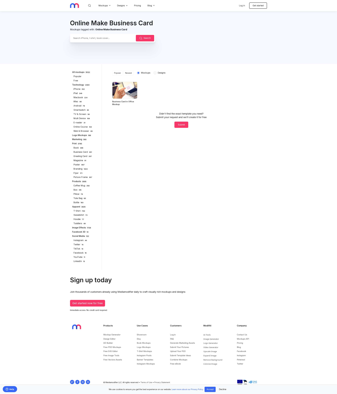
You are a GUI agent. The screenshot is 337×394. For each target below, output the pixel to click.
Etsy (139, 339)
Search (147, 38)
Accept (210, 389)
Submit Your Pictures (179, 347)
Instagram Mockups (146, 364)
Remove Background (212, 359)
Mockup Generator (111, 334)
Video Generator (210, 347)
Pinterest (241, 359)
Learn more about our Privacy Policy (187, 389)
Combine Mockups (178, 359)
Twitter (240, 364)
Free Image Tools (111, 355)
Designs (121, 5)
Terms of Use (146, 382)
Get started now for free (87, 303)
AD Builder (108, 343)
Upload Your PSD (178, 351)
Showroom (142, 334)
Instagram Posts (144, 355)
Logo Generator (210, 343)
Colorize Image (210, 364)
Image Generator (211, 339)
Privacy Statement (162, 382)
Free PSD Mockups (112, 347)
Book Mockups (144, 343)
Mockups (103, 5)
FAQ (172, 339)
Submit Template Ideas (180, 355)
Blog (149, 5)
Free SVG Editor (110, 351)
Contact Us (242, 334)
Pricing (137, 5)
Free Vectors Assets (112, 359)
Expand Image (209, 355)
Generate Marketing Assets (182, 343)
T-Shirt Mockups (144, 351)
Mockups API (243, 339)
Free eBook (175, 364)
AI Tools (207, 334)
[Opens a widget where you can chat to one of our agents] (10, 389)
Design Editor (109, 339)
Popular (117, 73)
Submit (181, 124)
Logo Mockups (144, 347)
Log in (242, 5)
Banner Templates (145, 359)
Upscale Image (210, 351)
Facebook (241, 351)
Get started (258, 5)
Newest (128, 73)
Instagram (241, 355)
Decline (222, 389)
